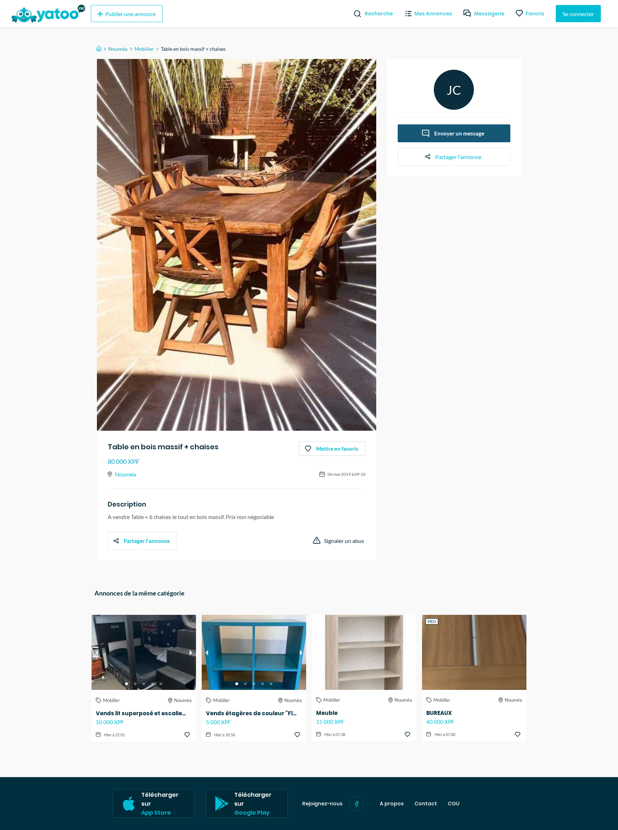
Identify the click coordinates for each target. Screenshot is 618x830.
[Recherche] (354, 13)
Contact (426, 804)
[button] (126, 683)
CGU (454, 804)
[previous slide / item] (97, 652)
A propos (392, 804)
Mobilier (144, 49)
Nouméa (117, 49)
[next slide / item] (191, 652)
